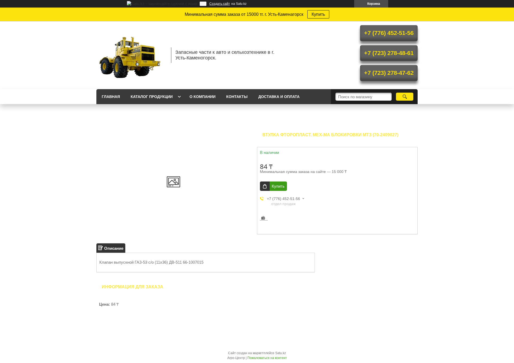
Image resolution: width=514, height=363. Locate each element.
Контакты (237, 96)
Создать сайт (219, 4)
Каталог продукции (152, 96)
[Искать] (404, 97)
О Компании (203, 96)
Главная (111, 96)
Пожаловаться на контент (267, 358)
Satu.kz (280, 353)
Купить (318, 14)
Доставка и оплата (279, 96)
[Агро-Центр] (131, 55)
